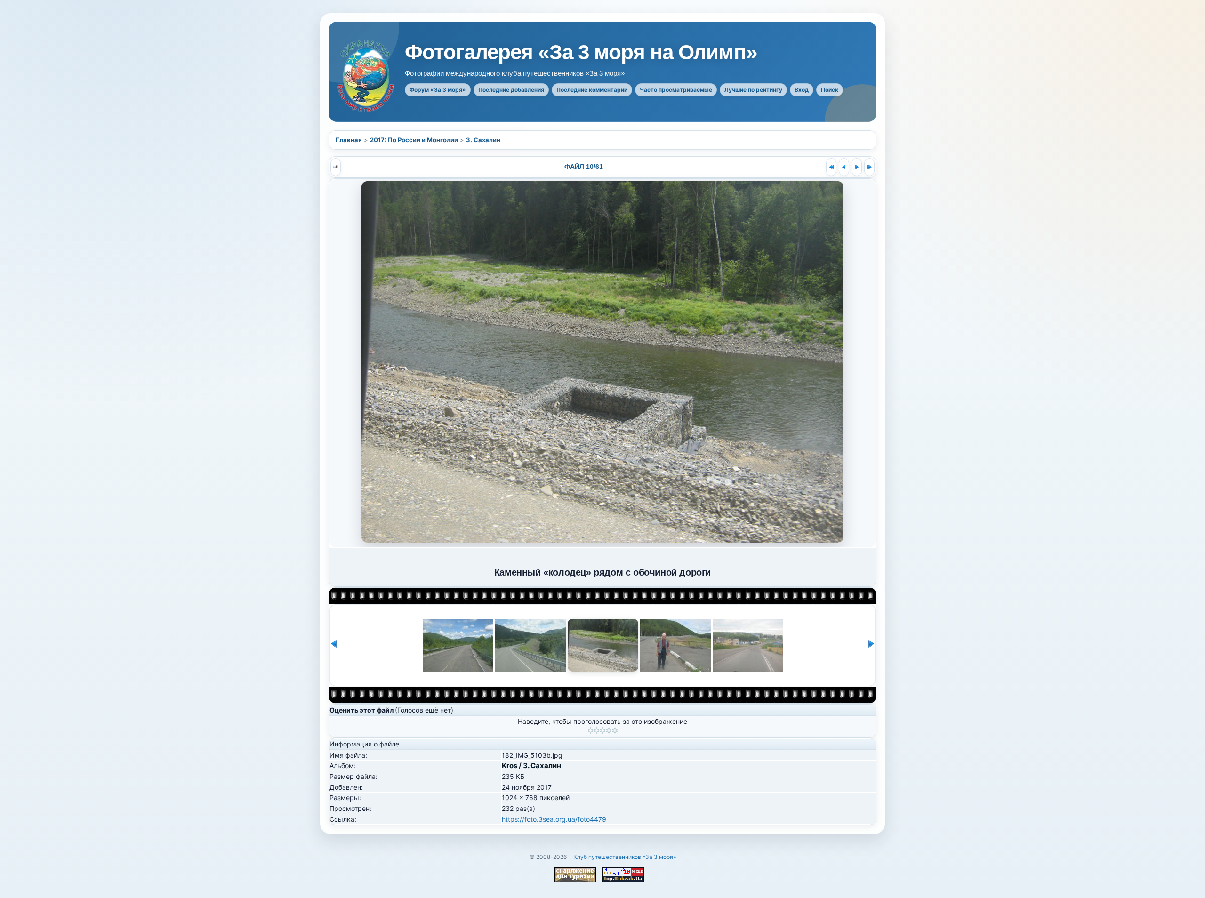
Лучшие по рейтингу (753, 89)
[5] (615, 730)
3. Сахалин (483, 140)
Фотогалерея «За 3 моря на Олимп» (581, 52)
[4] (609, 730)
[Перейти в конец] (869, 167)
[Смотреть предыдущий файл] (844, 167)
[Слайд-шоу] (335, 167)
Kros (509, 765)
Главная (349, 140)
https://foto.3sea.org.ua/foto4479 (554, 819)
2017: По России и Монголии (414, 140)
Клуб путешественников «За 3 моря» (624, 856)
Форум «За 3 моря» (438, 89)
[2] (597, 730)
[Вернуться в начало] (831, 167)
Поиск (829, 89)
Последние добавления (511, 89)
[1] (590, 730)
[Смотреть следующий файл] (857, 167)
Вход (802, 89)
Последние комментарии (591, 89)
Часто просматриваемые (676, 89)
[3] (603, 730)
